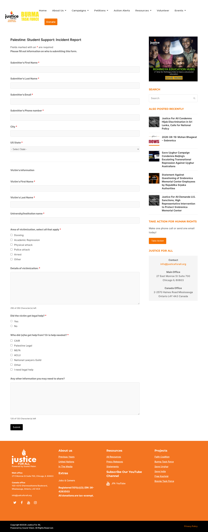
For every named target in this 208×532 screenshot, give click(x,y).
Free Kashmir (162, 476)
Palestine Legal (23, 345)
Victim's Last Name (22, 197)
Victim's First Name (22, 181)
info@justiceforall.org (173, 264)
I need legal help (23, 369)
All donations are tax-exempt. (76, 495)
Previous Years (66, 456)
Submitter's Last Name (24, 78)
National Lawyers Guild (27, 360)
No (15, 326)
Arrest (18, 254)
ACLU (17, 355)
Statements (112, 466)
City (13, 126)
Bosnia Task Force (164, 481)
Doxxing (19, 235)
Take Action (157, 240)
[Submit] (194, 98)
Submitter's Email (21, 94)
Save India (160, 471)
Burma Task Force (164, 461)
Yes (16, 321)
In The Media (65, 466)
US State (16, 142)
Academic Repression (27, 240)
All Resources (113, 456)
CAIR (17, 340)
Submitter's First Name (24, 62)
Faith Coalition (162, 456)
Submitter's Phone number (27, 110)
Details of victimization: (25, 268)
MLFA (17, 350)
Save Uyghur (161, 466)
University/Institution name (27, 213)
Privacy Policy (191, 526)
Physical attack (23, 244)
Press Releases (114, 461)
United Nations (66, 461)
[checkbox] (11, 235)
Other (17, 259)
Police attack (22, 249)
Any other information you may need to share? (37, 378)
